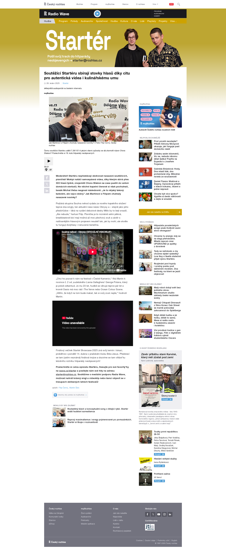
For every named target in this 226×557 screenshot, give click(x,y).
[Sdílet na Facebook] (47, 178)
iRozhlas (79, 4)
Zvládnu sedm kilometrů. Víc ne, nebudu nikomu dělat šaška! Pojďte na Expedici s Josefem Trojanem (166, 158)
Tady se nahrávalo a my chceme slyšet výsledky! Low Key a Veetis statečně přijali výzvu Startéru (167, 255)
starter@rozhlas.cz (66, 374)
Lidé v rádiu (118, 520)
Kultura (124, 21)
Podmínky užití (163, 540)
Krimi (155, 110)
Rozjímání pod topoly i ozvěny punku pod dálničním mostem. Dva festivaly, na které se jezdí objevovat (167, 268)
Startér (66, 83)
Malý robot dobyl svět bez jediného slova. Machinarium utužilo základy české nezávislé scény (167, 292)
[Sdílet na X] (47, 184)
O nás (134, 21)
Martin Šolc (74, 388)
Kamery (157, 16)
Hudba (47, 21)
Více (173, 21)
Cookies (139, 540)
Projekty (163, 21)
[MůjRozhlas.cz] (49, 93)
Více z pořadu (147, 222)
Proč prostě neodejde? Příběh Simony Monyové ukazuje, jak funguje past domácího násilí (166, 145)
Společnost (102, 21)
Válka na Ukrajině (56, 513)
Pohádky (144, 115)
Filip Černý (105, 143)
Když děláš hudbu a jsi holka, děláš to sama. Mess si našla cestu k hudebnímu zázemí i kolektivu (165, 320)
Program (94, 4)
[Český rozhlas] (54, 4)
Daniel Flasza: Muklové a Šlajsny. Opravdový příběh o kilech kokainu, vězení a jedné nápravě (167, 185)
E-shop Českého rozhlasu (153, 348)
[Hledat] (179, 4)
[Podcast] (46, 170)
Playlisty (151, 21)
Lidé (142, 21)
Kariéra (116, 524)
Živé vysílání (145, 119)
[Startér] (113, 45)
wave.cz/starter (67, 370)
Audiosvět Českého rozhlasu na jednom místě (157, 130)
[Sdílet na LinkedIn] (47, 190)
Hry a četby (145, 110)
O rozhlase (140, 4)
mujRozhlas (110, 4)
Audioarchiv (159, 14)
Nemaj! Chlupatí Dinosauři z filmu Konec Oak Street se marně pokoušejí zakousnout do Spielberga (167, 306)
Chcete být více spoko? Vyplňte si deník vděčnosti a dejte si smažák (167, 196)
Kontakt (116, 527)
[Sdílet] (50, 170)
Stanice (125, 4)
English (174, 540)
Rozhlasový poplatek (122, 531)
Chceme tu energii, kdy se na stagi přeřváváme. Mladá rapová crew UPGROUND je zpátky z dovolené (167, 241)
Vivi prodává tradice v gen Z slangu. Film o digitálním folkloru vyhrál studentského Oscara (167, 334)
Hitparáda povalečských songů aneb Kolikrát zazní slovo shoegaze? (167, 228)
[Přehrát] (48, 161)
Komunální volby (56, 517)
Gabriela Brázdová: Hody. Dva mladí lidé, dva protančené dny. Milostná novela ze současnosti (167, 173)
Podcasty (85, 520)
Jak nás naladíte (120, 513)
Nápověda (117, 517)
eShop (51, 524)
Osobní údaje (150, 540)
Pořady (74, 21)
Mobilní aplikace (88, 524)
